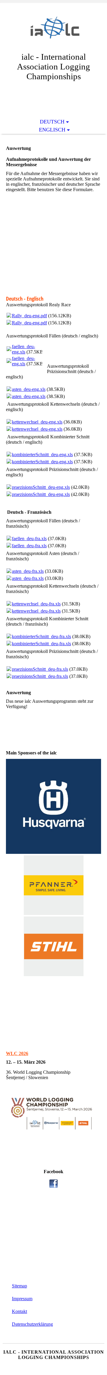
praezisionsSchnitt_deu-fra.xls (40, 669)
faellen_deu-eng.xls (23, 349)
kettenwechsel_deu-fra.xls (36, 603)
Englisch (52, 130)
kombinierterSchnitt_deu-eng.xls (42, 454)
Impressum (22, 1298)
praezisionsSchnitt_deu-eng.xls (41, 487)
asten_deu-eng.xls (28, 389)
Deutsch (52, 122)
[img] (53, 32)
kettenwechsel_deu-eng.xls (37, 421)
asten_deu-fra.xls (28, 571)
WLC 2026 (17, 1053)
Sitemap (19, 1285)
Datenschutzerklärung (32, 1324)
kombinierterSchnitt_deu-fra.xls (41, 636)
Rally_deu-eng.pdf (29, 315)
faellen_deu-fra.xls (29, 538)
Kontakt (19, 1311)
